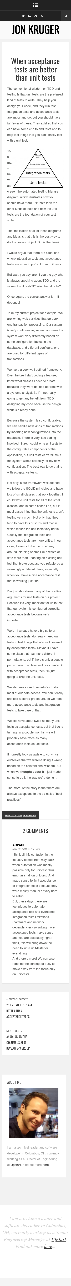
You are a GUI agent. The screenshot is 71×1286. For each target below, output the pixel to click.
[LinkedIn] (29, 16)
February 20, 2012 (13, 815)
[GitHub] (36, 16)
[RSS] (42, 16)
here (46, 1164)
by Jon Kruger (29, 815)
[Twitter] (23, 16)
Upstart (16, 1164)
